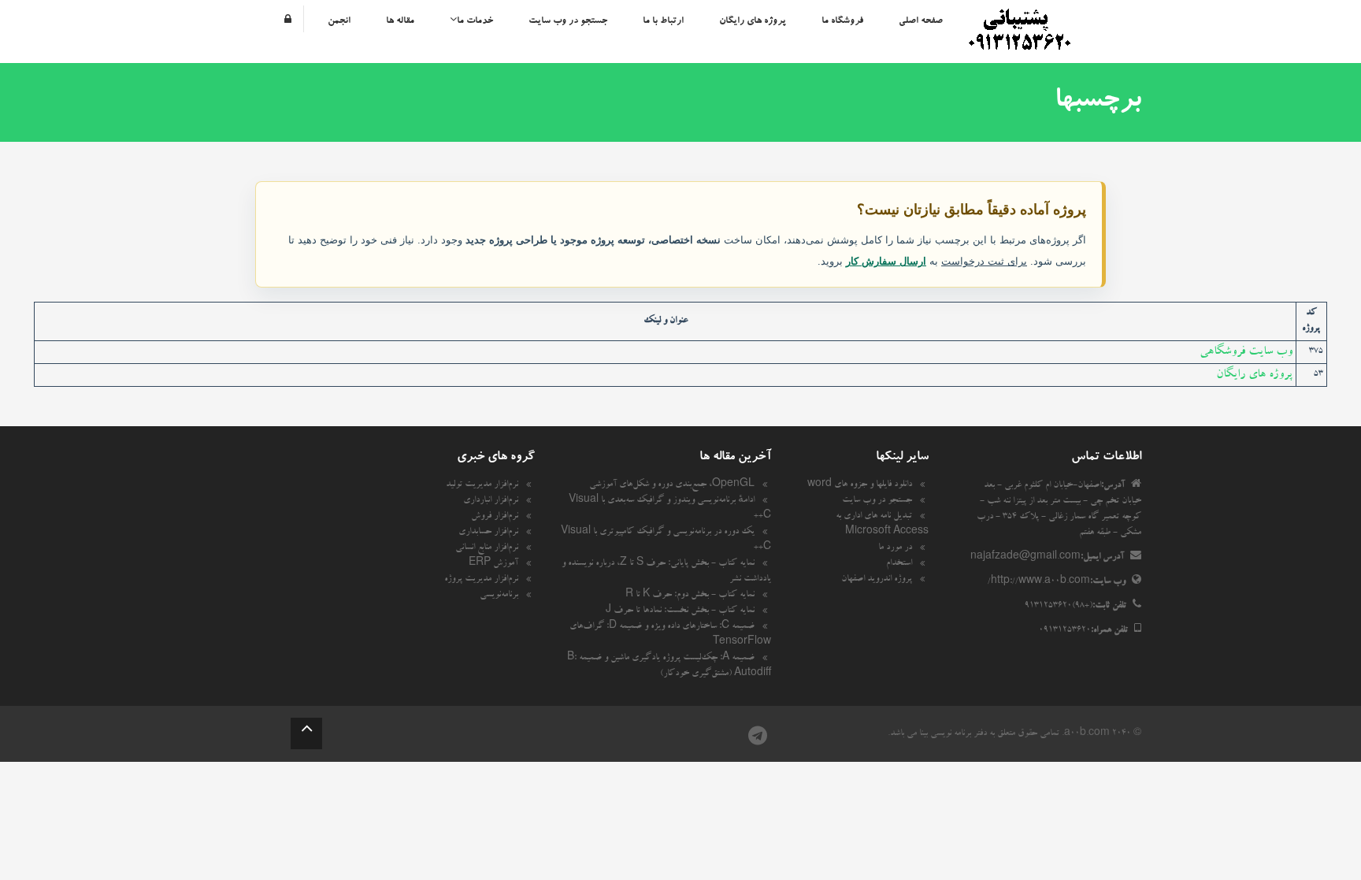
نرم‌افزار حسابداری (488, 532)
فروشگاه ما (842, 21)
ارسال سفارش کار (886, 261)
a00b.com (1087, 734)
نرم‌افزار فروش (494, 516)
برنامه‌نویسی (499, 595)
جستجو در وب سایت (567, 21)
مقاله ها (400, 21)
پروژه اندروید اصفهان (876, 579)
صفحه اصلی (921, 21)
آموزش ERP (493, 564)
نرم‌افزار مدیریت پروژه (481, 579)
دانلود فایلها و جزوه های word (859, 485)
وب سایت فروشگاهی (1246, 352)
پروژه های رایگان (752, 21)
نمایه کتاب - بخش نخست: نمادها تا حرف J (680, 611)
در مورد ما (895, 548)
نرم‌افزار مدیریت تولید (482, 485)
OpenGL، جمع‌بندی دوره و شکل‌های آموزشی (672, 485)
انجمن (339, 21)
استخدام (899, 564)
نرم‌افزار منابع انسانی (486, 548)
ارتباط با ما (663, 21)
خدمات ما (475, 21)
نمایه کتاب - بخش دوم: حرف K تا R (690, 595)
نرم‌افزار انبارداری (490, 501)
